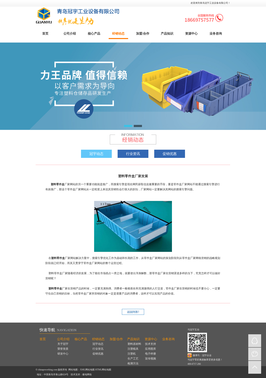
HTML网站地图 (103, 369)
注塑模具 (133, 348)
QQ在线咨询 (254, 340)
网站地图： (74, 369)
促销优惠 (170, 154)
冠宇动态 (96, 154)
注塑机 (132, 353)
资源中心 (191, 33)
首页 (45, 33)
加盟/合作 (142, 33)
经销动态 (118, 33)
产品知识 (167, 33)
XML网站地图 (87, 369)
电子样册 (150, 353)
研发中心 (62, 353)
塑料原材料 (134, 343)
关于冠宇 (62, 343)
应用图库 (150, 348)
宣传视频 (150, 358)
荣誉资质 (62, 348)
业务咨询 (216, 33)
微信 (254, 354)
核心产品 (94, 33)
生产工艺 (133, 358)
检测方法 (133, 363)
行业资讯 (133, 154)
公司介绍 (69, 33)
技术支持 (150, 343)
